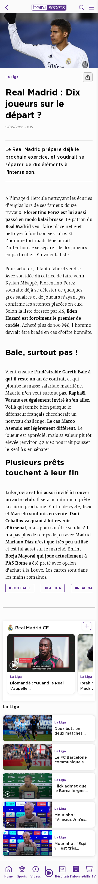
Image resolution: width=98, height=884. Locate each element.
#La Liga (52, 588)
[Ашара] (88, 77)
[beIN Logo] (49, 7)
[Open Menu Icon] (91, 7)
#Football (20, 588)
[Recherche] (81, 7)
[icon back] (6, 7)
